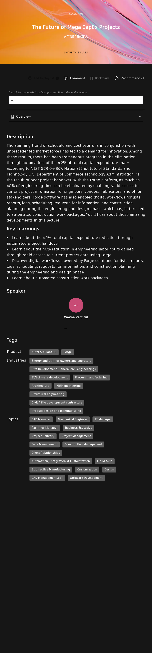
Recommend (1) (133, 78)
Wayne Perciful (76, 36)
